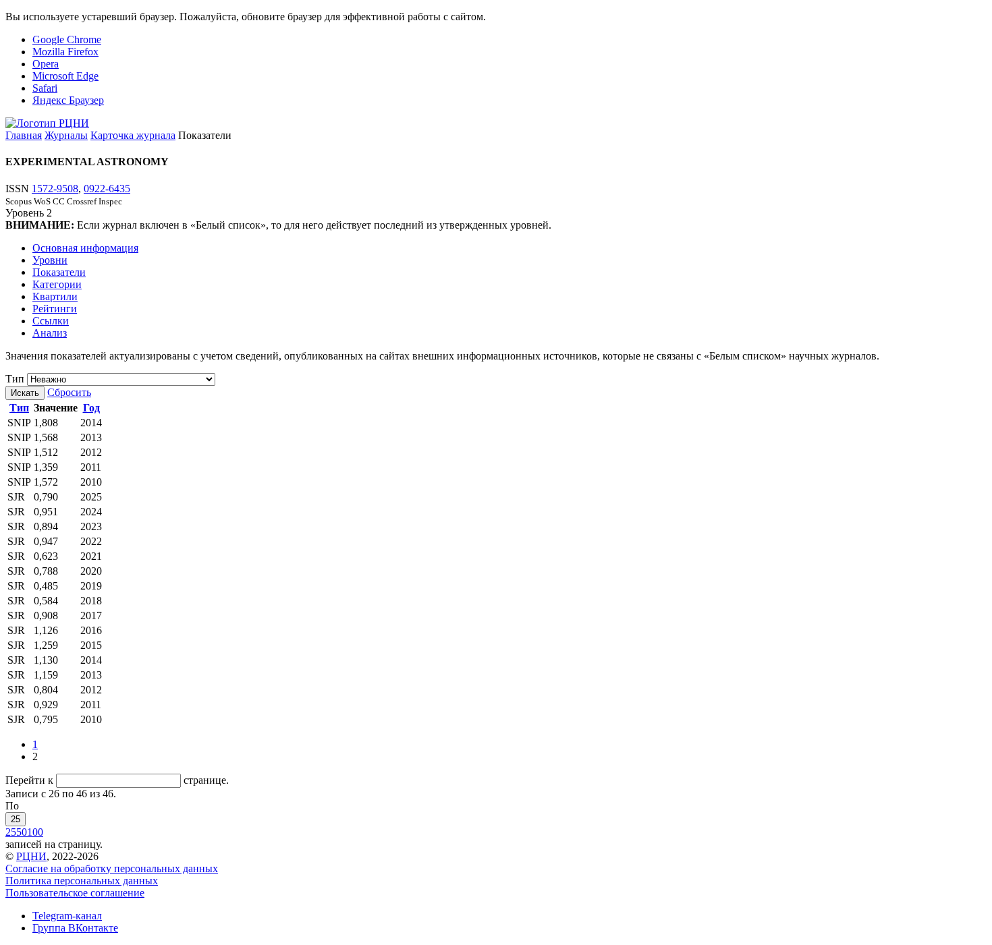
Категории (57, 284)
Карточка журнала (132, 135)
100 (35, 832)
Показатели (59, 272)
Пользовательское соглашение (74, 892)
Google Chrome (66, 39)
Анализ (49, 333)
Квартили (55, 296)
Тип (14, 378)
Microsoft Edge (65, 76)
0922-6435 (107, 188)
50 (21, 832)
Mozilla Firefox (65, 51)
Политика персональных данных (81, 880)
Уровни (49, 260)
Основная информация (85, 248)
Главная (23, 135)
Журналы (66, 135)
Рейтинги (54, 308)
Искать (25, 393)
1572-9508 (55, 188)
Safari (44, 88)
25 (15, 819)
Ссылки (50, 320)
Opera (45, 63)
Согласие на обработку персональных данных (111, 868)
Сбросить (69, 392)
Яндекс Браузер (68, 100)
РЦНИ (31, 856)
